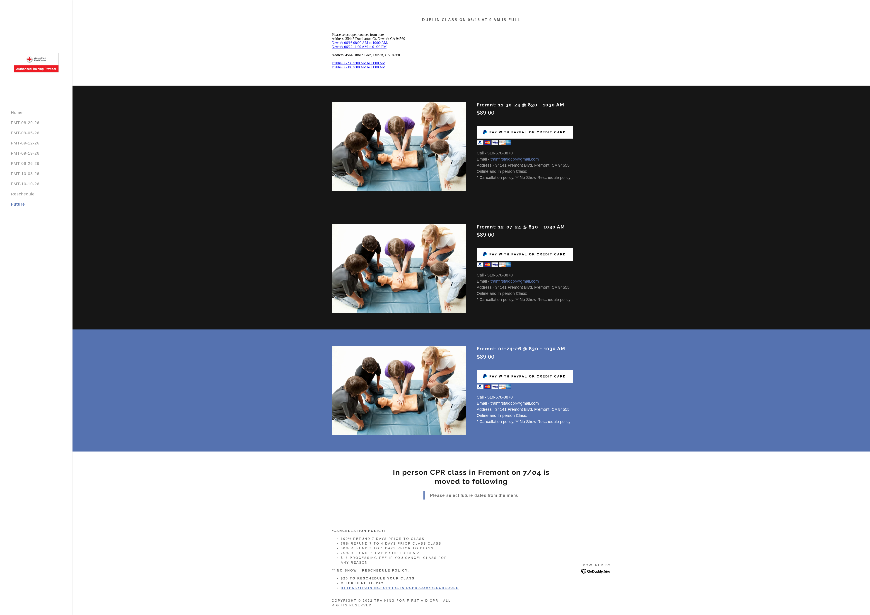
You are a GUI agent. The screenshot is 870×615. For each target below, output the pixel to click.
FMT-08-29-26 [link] (25, 122)
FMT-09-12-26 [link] (25, 143)
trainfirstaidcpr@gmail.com (515, 159)
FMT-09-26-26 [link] (25, 163)
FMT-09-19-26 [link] (25, 153)
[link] (36, 62)
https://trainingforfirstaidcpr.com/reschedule (400, 588)
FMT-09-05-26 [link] (25, 133)
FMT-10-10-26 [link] (25, 184)
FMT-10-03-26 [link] (25, 173)
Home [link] (17, 112)
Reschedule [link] (23, 194)
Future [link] (18, 204)
